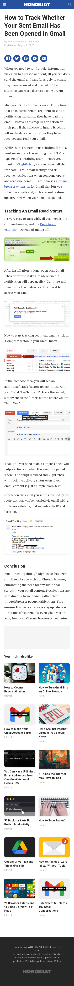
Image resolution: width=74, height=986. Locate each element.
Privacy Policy (53, 961)
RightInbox (26, 164)
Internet (34, 41)
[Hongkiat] (37, 4)
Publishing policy (34, 961)
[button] (8, 58)
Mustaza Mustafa (17, 41)
